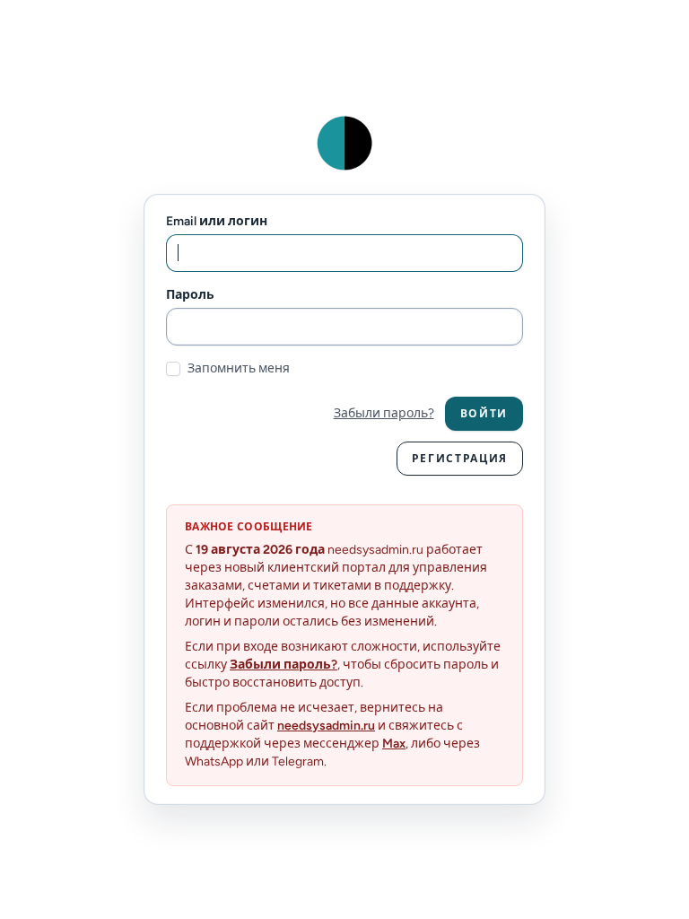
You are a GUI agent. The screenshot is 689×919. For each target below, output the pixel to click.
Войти (484, 413)
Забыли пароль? (384, 413)
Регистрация (460, 458)
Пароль (190, 294)
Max (394, 743)
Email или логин (216, 221)
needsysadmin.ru (326, 725)
